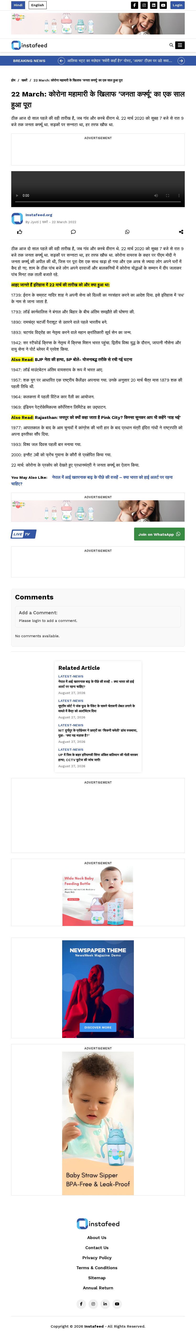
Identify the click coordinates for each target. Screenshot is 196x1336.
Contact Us (97, 1247)
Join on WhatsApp (156, 534)
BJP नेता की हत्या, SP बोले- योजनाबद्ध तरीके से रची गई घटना (83, 359)
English (37, 5)
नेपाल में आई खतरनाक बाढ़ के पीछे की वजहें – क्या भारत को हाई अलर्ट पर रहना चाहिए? (96, 684)
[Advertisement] (98, 153)
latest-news (70, 676)
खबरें (24, 80)
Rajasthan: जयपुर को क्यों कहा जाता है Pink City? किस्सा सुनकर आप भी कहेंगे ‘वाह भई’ (108, 417)
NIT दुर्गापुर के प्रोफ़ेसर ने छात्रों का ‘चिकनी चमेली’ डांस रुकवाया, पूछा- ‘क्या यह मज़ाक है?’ (97, 732)
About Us (96, 1237)
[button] (171, 45)
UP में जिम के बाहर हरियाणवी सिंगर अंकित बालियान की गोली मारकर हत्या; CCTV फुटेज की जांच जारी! (98, 757)
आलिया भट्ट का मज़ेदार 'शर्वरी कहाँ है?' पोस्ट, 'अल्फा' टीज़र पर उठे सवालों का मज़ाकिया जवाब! (119, 61)
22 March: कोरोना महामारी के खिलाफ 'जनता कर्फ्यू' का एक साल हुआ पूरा (78, 80)
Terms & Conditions (96, 1267)
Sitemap (97, 1277)
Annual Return (98, 1287)
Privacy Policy (97, 1257)
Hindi (18, 5)
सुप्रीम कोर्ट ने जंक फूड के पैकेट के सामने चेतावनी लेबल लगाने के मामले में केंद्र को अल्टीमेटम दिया (96, 708)
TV (22, 534)
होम (13, 80)
